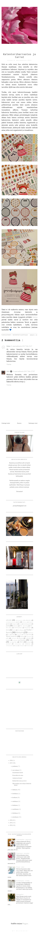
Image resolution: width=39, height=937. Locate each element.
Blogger (25, 924)
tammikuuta (15, 817)
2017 (11, 763)
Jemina (35, 317)
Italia (20, 624)
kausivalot (28, 627)
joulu (7, 626)
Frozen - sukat (20, 867)
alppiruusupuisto (19, 620)
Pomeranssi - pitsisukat (22, 853)
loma (13, 634)
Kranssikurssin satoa (17, 775)
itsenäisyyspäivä (27, 624)
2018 (11, 760)
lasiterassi (30, 632)
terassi (29, 642)
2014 (11, 825)
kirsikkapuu (21, 630)
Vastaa (9, 364)
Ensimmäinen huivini (17, 772)
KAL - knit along (24, 626)
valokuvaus (27, 644)
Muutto (22, 636)
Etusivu (19, 423)
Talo (15, 642)
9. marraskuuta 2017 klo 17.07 (24, 371)
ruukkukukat (15, 640)
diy (19, 622)
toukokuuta (15, 801)
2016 (11, 820)
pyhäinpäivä (14, 638)
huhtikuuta (15, 805)
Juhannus (15, 626)
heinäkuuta (15, 793)
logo (9, 634)
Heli (8, 371)
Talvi (21, 642)
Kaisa (8, 346)
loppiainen (19, 634)
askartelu (28, 620)
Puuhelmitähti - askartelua (23, 839)
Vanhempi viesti (32, 423)
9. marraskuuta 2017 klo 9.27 (21, 346)
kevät (14, 630)
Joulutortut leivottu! (17, 778)
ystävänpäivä (22, 645)
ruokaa (8, 640)
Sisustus (22, 640)
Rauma (21, 638)
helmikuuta (15, 813)
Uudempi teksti (6, 423)
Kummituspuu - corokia (22, 880)
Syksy (31, 640)
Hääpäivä (31, 622)
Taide (10, 642)
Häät (8, 624)
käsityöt (19, 632)
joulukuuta (15, 766)
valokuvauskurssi (9, 645)
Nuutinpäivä (29, 636)
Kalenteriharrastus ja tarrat (19, 781)
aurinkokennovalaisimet (11, 622)
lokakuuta (14, 789)
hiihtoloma (24, 622)
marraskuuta (15, 770)
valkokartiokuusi (17, 644)
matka (29, 634)
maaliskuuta (15, 809)
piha (7, 638)
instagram (14, 624)
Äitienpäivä (28, 645)
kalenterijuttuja (20, 335)
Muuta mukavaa (11, 636)
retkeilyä (28, 638)
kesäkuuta (14, 797)
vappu (16, 645)
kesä (7, 630)
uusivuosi (8, 644)
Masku (24, 634)
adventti (8, 620)
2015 (11, 822)
